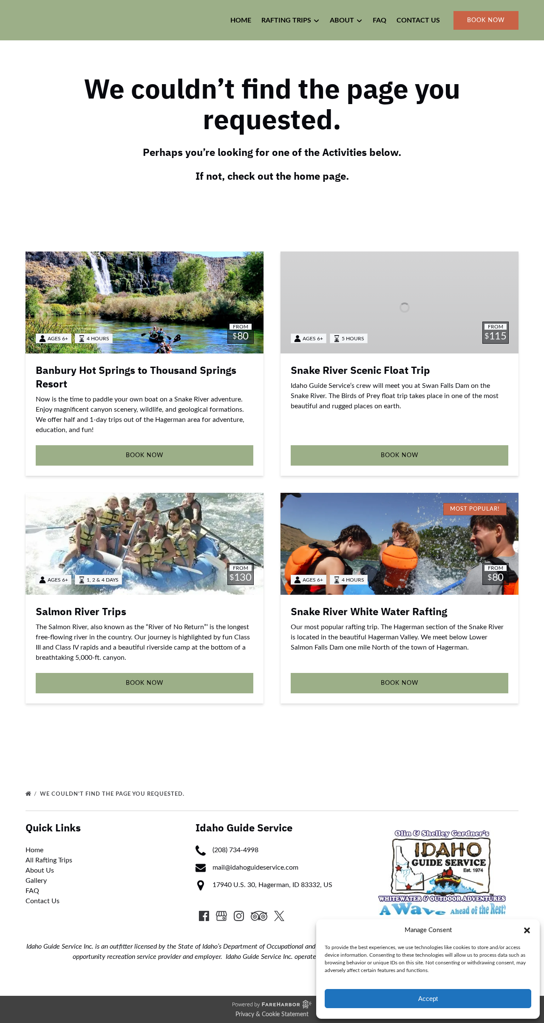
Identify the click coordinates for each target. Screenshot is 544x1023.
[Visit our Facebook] (204, 916)
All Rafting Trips (49, 860)
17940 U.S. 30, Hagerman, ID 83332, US (272, 885)
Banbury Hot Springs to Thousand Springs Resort (136, 377)
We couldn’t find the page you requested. (113, 794)
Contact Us (418, 20)
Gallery (36, 880)
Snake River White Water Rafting (369, 611)
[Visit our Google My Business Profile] (221, 916)
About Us (40, 870)
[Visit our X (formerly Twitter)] (279, 916)
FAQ (379, 20)
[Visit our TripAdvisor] (259, 916)
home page (320, 176)
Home (240, 20)
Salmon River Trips (81, 611)
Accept (428, 998)
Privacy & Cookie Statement (272, 1014)
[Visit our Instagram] (239, 916)
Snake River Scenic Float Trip (360, 370)
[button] (527, 930)
